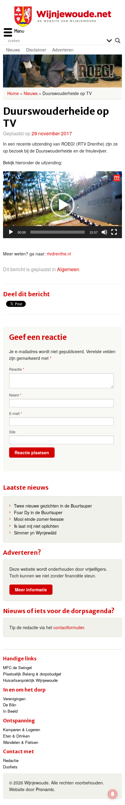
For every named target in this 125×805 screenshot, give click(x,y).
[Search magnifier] (117, 40)
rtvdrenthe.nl (59, 254)
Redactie (11, 760)
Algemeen (68, 269)
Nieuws (13, 50)
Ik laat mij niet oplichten (36, 526)
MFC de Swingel (17, 667)
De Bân (9, 705)
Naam (15, 395)
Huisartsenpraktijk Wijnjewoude (30, 680)
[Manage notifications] (112, 794)
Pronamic (45, 789)
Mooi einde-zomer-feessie (39, 519)
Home (13, 93)
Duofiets (10, 767)
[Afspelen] (11, 232)
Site (12, 431)
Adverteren (62, 50)
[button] (62, 205)
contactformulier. (69, 627)
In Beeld (10, 711)
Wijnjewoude (62, 17)
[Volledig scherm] (114, 232)
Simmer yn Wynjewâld (35, 533)
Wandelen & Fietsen (20, 742)
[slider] (58, 232)
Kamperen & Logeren (21, 729)
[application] (62, 204)
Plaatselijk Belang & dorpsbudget (32, 674)
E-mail (15, 413)
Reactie (16, 369)
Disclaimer (36, 50)
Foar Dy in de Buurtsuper (38, 512)
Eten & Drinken (16, 736)
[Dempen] (104, 232)
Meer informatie (31, 589)
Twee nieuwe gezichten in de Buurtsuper (53, 506)
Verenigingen (14, 699)
